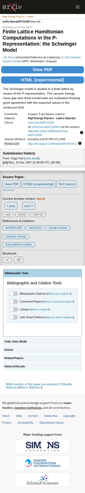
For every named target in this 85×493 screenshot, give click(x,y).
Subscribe (50, 416)
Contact (33, 416)
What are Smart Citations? (59, 317)
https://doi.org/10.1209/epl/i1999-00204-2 (52, 143)
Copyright (69, 416)
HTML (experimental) (42, 79)
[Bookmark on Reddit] (18, 260)
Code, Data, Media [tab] (15, 341)
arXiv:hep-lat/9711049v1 (46, 126)
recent (22, 214)
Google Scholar (58, 227)
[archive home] (12, 7)
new (7, 214)
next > (28, 206)
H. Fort (65, 57)
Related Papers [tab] (14, 358)
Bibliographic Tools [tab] (16, 273)
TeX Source (66, 184)
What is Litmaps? (40, 309)
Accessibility (25, 422)
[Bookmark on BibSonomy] (7, 260)
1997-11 (38, 214)
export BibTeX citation (18, 244)
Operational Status (51, 422)
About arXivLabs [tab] (14, 366)
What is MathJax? (30, 387)
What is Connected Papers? (58, 301)
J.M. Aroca (9, 57)
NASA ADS (35, 227)
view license (8, 190)
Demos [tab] (8, 350)
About (6, 416)
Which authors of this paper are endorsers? (33, 384)
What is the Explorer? (59, 293)
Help (19, 416)
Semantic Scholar (15, 236)
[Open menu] (77, 7)
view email (32, 158)
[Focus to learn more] (81, 133)
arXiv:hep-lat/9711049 (41, 122)
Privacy (6, 422)
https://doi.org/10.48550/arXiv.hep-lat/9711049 (48, 133)
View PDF (43, 69)
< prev (10, 206)
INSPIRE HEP (13, 227)
